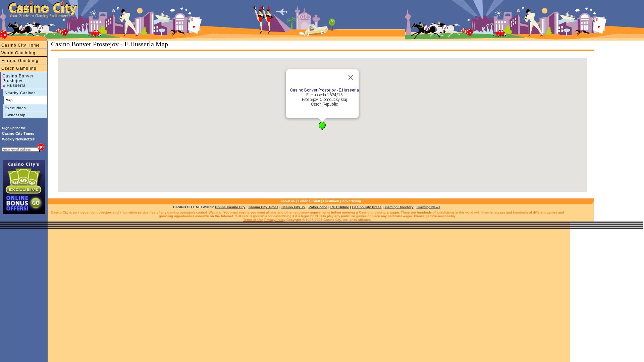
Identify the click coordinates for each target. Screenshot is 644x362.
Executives (15, 108)
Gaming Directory (399, 207)
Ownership (15, 115)
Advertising (351, 201)
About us (287, 201)
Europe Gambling (20, 60)
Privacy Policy (274, 220)
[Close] (351, 77)
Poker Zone (318, 207)
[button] (322, 126)
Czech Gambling (19, 68)
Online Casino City (230, 207)
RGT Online (339, 207)
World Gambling (18, 53)
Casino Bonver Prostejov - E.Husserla (18, 81)
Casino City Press (367, 207)
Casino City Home (20, 45)
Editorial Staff (309, 201)
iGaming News (428, 207)
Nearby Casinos (20, 93)
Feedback (331, 201)
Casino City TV (293, 207)
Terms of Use (253, 220)
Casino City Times (263, 207)
